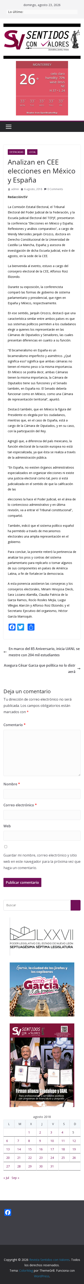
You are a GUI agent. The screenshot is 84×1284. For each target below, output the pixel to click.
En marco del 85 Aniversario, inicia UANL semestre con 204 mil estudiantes (44, 651)
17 (52, 1149)
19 (74, 1149)
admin (15, 189)
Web (7, 826)
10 (52, 1141)
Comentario (14, 724)
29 (30, 1166)
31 (52, 1166)
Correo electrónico (20, 805)
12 (74, 1141)
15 (30, 1149)
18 (63, 1149)
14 (19, 1149)
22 (30, 1158)
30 (41, 1166)
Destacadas (16, 152)
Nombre (11, 784)
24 (52, 1158)
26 (74, 1158)
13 (8, 1149)
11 (63, 1141)
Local (32, 152)
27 (8, 1166)
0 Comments (55, 189)
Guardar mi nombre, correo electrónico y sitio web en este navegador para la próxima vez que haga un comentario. (42, 861)
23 (41, 1158)
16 (41, 1149)
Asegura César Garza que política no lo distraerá (39, 668)
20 (8, 1158)
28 (19, 1166)
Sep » (15, 1178)
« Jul (6, 1178)
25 (63, 1158)
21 (19, 1158)
